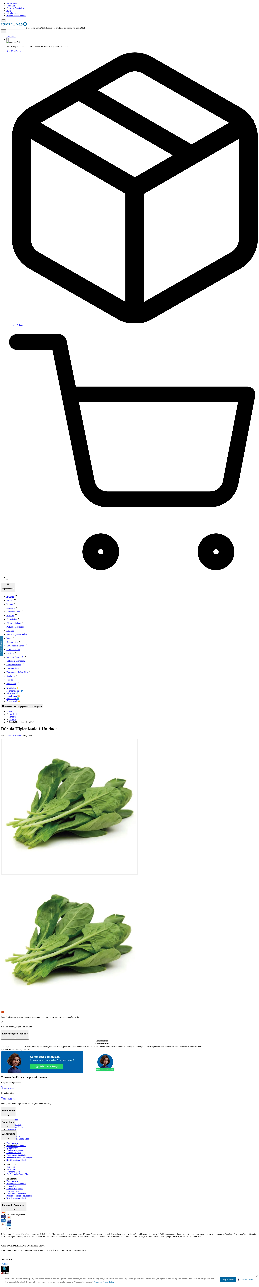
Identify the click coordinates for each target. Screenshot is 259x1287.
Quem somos (12, 1148)
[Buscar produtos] (3, 31)
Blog (8, 10)
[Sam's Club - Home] (14, 25)
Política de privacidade (16, 1193)
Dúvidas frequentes (14, 1150)
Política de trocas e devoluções (19, 1158)
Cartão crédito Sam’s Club (17, 1139)
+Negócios (11, 1186)
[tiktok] (4, 1264)
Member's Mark (14, 735)
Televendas (11, 1129)
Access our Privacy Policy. (104, 1282)
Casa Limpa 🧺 (13, 696)
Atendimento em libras (16, 15)
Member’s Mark (13, 1172)
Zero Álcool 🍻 (13, 701)
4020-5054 (9, 1088)
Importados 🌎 (12, 698)
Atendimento (12, 13)
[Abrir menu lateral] (3, 20)
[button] (245, 1279)
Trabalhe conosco (13, 1152)
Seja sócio (10, 1167)
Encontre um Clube (14, 1155)
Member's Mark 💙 (14, 691)
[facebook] (2, 1264)
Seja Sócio (11, 37)
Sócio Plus (11, 6)
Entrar (18, 51)
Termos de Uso (12, 1191)
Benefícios (11, 1169)
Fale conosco (12, 1143)
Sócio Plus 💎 (12, 693)
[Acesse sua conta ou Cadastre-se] (7, 39)
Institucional (11, 3)
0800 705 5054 (10, 1099)
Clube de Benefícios (15, 8)
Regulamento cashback (16, 1160)
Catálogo (10, 1150)
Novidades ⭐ (12, 688)
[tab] (69, 807)
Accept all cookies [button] (228, 1280)
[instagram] (6, 1264)
